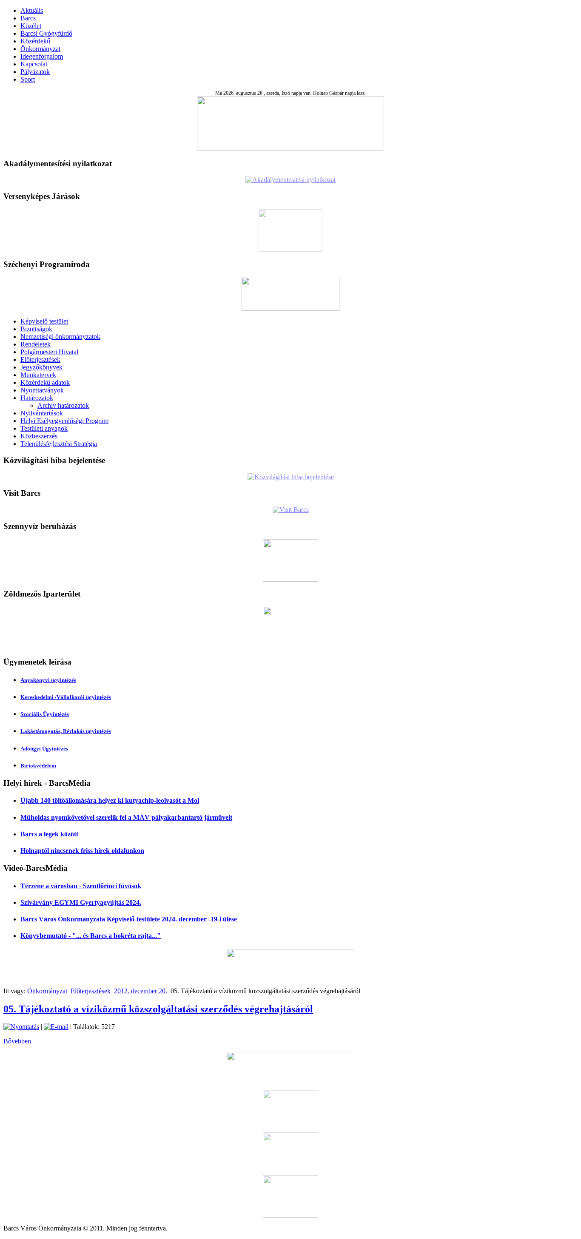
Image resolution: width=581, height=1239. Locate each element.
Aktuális (31, 10)
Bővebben (17, 1041)
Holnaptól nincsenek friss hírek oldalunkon (82, 850)
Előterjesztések (40, 359)
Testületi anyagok (44, 428)
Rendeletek (35, 344)
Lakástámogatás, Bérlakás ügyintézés (65, 731)
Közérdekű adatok (45, 382)
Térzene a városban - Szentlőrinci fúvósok (80, 885)
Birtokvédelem (38, 765)
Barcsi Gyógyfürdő (46, 33)
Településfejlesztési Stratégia (58, 443)
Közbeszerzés (38, 436)
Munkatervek (38, 374)
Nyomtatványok (42, 390)
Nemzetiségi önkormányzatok (60, 336)
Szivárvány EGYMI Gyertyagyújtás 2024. (80, 902)
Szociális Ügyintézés (44, 714)
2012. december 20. (140, 991)
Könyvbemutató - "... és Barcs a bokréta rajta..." (90, 935)
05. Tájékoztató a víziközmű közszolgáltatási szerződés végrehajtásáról (158, 1009)
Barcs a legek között (49, 834)
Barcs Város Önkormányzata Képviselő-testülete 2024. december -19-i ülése (128, 919)
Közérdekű (35, 41)
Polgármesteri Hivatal (49, 351)
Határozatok (36, 397)
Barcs (28, 18)
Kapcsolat (33, 64)
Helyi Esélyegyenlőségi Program (64, 420)
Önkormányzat (40, 48)
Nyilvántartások (41, 413)
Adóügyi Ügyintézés (44, 748)
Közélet (30, 25)
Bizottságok (36, 328)
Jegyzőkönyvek (41, 367)
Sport (27, 79)
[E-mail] (56, 1026)
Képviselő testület (44, 321)
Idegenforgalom (41, 56)
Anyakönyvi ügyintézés (48, 680)
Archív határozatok (63, 405)
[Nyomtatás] (21, 1026)
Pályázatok (35, 71)
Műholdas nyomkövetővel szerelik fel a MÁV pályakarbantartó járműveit (126, 817)
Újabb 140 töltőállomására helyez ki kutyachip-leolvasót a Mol (109, 800)
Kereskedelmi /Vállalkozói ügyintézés (65, 697)
